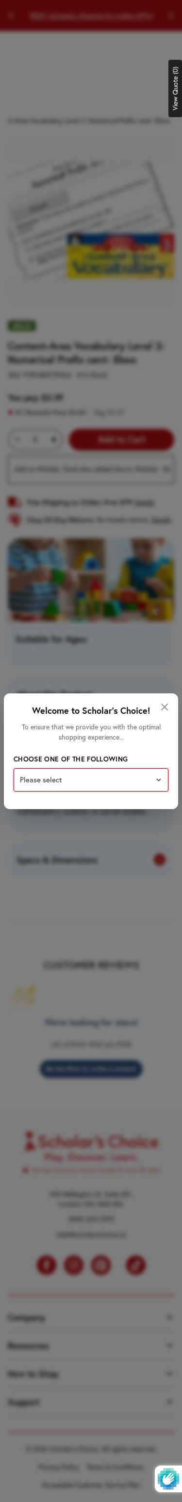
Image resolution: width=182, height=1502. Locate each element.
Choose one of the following (71, 759)
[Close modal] (164, 707)
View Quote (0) (175, 88)
